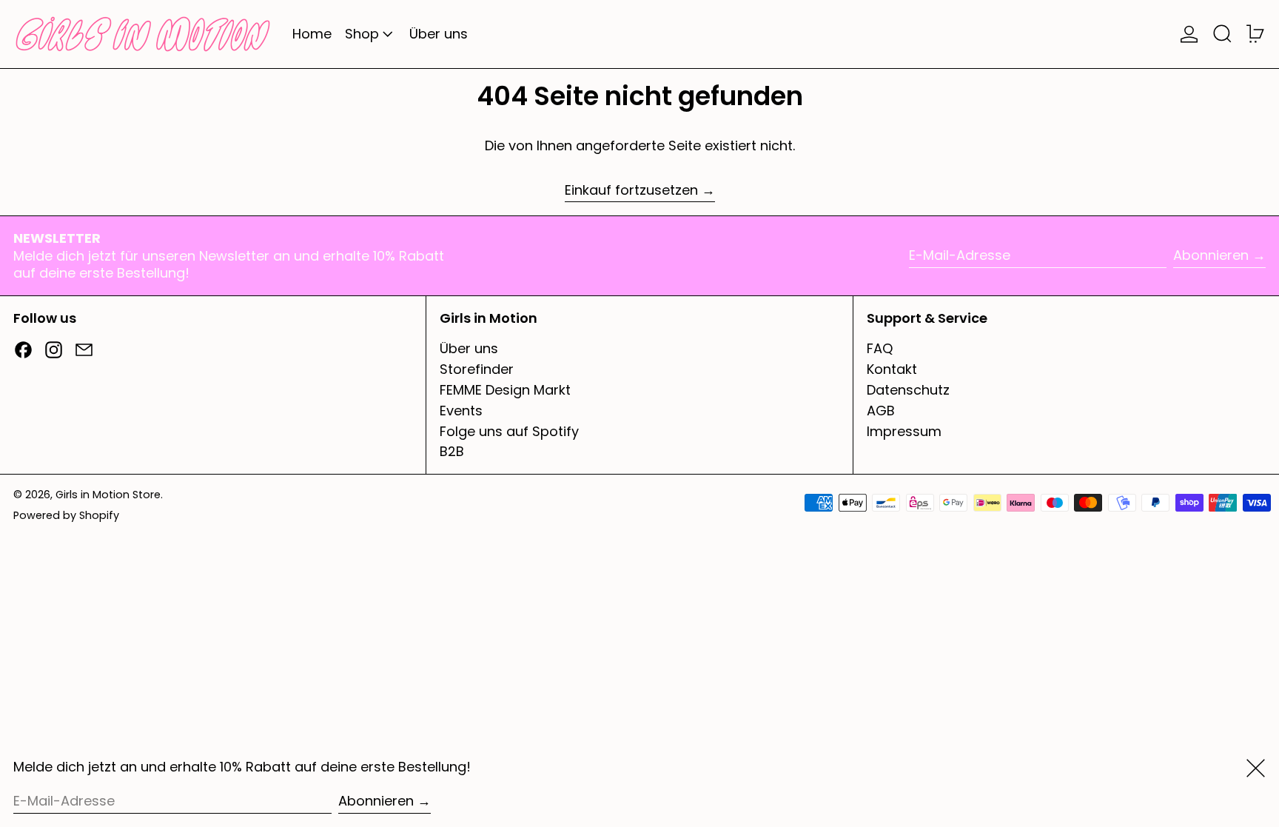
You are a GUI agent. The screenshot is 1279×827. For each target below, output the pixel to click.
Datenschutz (908, 390)
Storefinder (477, 369)
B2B (452, 451)
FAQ (880, 348)
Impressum (904, 431)
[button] (1222, 34)
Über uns (469, 348)
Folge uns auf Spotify (509, 431)
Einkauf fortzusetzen (631, 190)
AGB (881, 410)
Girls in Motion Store (108, 494)
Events (461, 410)
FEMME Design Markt (505, 390)
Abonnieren (1211, 255)
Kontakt (892, 369)
